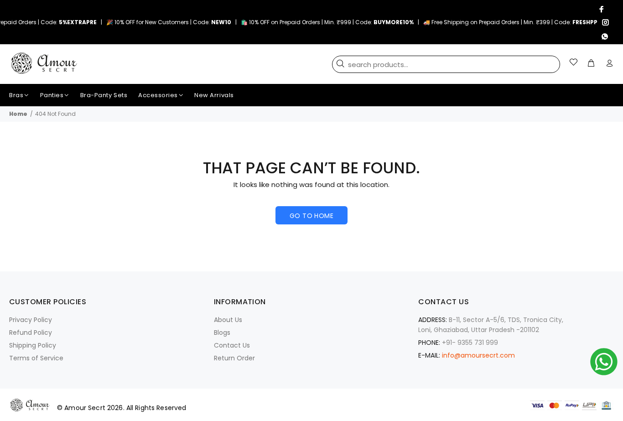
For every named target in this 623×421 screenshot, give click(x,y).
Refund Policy (30, 332)
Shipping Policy (32, 345)
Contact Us (232, 345)
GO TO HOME (311, 215)
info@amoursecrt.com (478, 355)
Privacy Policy (30, 319)
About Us (228, 319)
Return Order (234, 358)
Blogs (222, 332)
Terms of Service (36, 358)
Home (18, 114)
